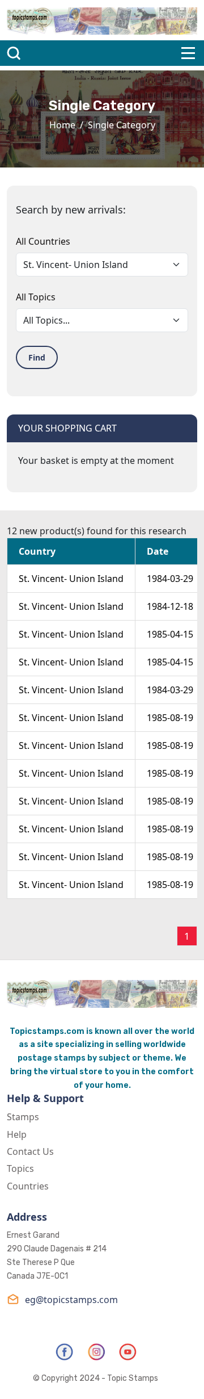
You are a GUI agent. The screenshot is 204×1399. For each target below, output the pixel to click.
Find (36, 357)
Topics (20, 1168)
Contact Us (30, 1151)
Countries (28, 1186)
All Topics (36, 297)
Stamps (23, 1117)
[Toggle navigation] (188, 53)
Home (62, 125)
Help (17, 1134)
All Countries (43, 241)
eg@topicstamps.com (71, 1299)
